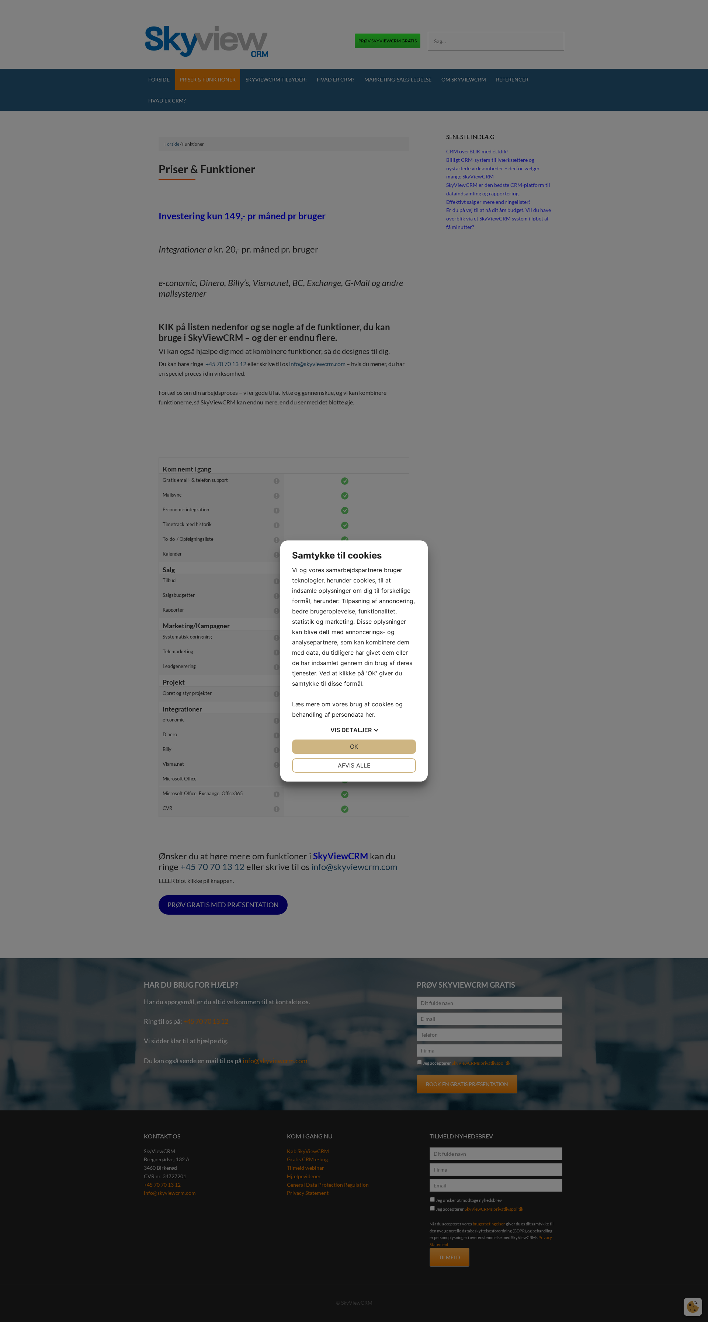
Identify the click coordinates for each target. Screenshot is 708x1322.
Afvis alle (354, 765)
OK (354, 746)
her (369, 714)
